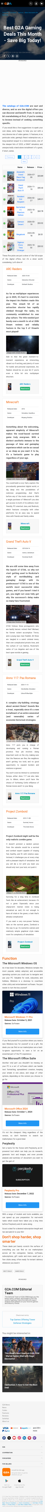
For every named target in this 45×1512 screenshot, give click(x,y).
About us (5, 1421)
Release (30, 167)
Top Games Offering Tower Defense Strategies (22, 1321)
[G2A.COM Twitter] (9, 1438)
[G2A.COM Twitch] (34, 1438)
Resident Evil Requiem (20, 199)
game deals (19, 1271)
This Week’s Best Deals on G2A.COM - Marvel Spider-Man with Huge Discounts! (22, 1356)
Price (39, 167)
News (4, 1407)
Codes (4, 1410)
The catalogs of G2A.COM (15, 106)
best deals (7, 1271)
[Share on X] (8, 56)
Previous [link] (10, 157)
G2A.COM (5, 12)
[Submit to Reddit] (17, 56)
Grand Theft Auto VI (21, 188)
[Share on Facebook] (4, 56)
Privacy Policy (11, 1504)
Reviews (5, 1416)
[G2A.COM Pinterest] (29, 1438)
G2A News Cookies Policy (24, 1504)
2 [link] (22, 157)
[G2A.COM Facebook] (4, 1438)
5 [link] (33, 157)
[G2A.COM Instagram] (19, 1438)
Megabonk (20, 234)
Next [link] (24, 161)
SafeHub (5, 1419)
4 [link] (29, 157)
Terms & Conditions (24, 1503)
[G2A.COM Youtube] (14, 1438)
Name (20, 167)
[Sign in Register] (36, 3)
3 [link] (26, 157)
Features (21, 12)
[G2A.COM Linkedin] (24, 1438)
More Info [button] (22, 1031)
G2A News (13, 12)
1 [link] (19, 157)
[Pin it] (13, 56)
